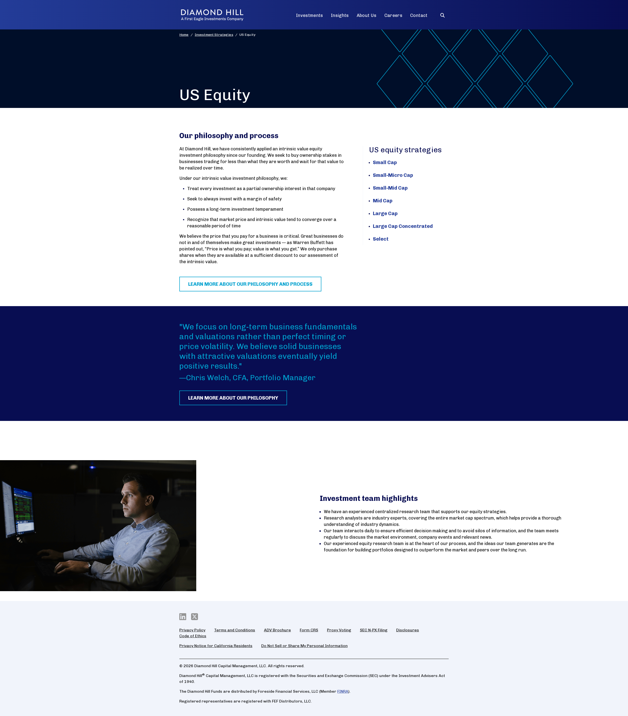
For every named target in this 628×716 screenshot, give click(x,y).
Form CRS (309, 630)
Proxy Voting (339, 630)
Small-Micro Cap (393, 175)
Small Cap (385, 162)
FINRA (342, 691)
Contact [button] (419, 15)
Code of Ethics (192, 636)
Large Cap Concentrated (403, 226)
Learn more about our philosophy (233, 398)
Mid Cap (382, 201)
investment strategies (214, 35)
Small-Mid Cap (390, 188)
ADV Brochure (277, 630)
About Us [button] (367, 15)
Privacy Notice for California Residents (215, 645)
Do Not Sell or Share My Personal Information (304, 645)
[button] (442, 13)
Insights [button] (340, 15)
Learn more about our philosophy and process (250, 284)
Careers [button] (393, 15)
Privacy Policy (192, 630)
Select (381, 239)
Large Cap (385, 213)
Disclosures (407, 630)
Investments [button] (309, 15)
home (184, 35)
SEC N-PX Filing (373, 630)
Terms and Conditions (234, 630)
